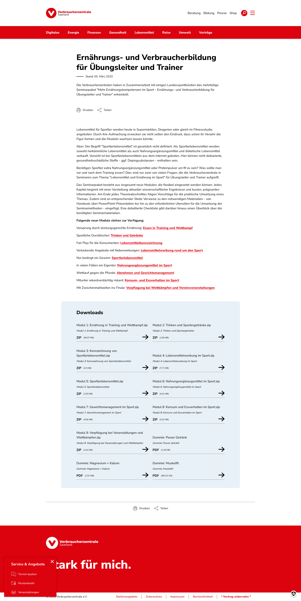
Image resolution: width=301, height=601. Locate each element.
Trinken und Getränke (127, 235)
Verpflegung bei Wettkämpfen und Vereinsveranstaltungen (170, 288)
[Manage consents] (294, 594)
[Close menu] (52, 561)
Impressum (177, 597)
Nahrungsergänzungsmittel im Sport (144, 265)
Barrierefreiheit (203, 597)
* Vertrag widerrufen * (236, 597)
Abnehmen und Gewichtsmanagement (145, 273)
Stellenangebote (126, 597)
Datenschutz (154, 597)
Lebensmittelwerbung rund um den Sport (172, 250)
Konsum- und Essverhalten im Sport (152, 280)
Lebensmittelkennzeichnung (141, 243)
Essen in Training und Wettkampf (168, 228)
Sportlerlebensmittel (127, 258)
